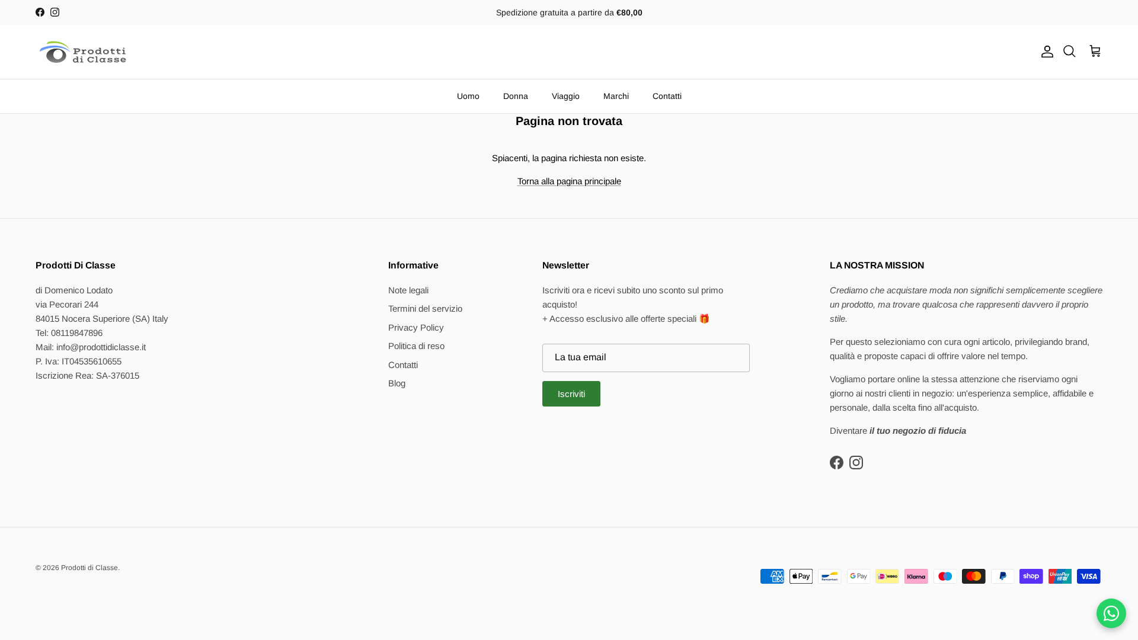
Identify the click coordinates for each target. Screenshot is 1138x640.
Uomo (468, 96)
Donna (515, 96)
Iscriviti (571, 394)
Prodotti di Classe (89, 568)
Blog (396, 383)
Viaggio (566, 96)
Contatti (667, 96)
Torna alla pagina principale (569, 181)
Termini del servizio (425, 308)
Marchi (616, 96)
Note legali (408, 290)
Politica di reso (416, 346)
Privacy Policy (416, 327)
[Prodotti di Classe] (83, 52)
